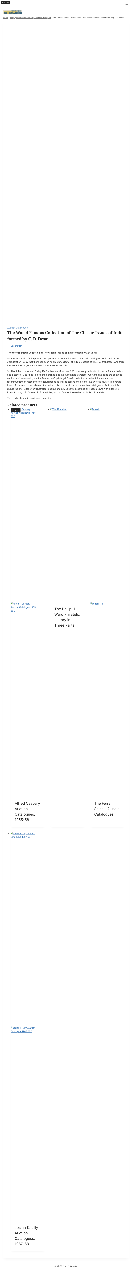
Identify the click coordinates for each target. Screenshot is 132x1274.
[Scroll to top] (126, 1263)
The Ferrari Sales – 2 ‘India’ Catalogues (107, 808)
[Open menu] (126, 5)
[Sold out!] (67, 505)
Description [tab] (16, 346)
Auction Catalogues (17, 327)
